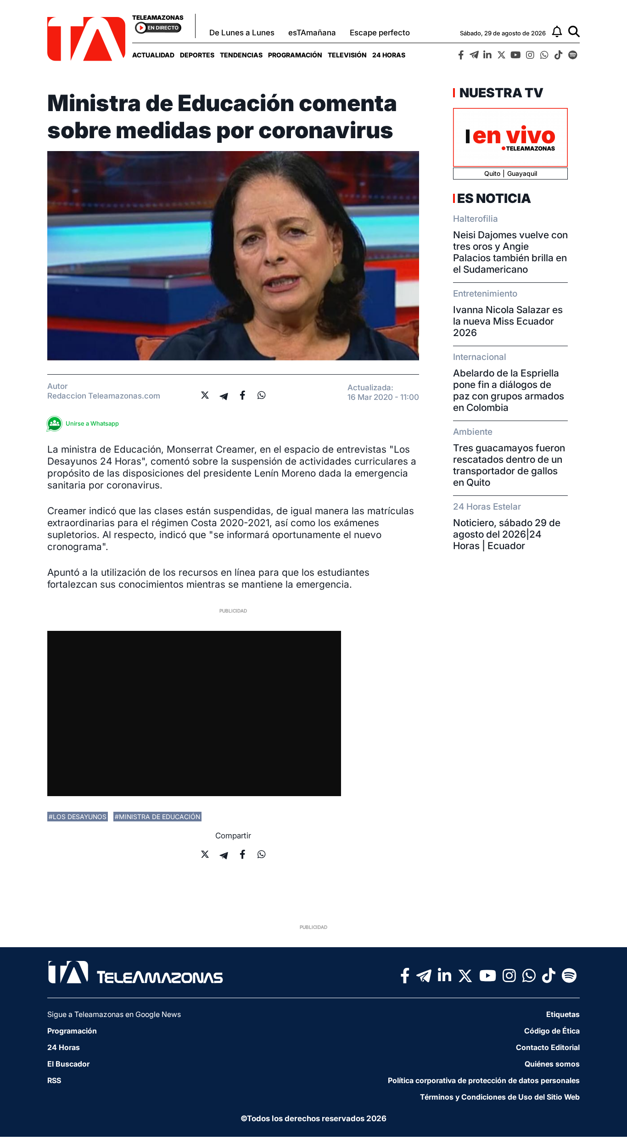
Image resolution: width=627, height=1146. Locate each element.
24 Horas (388, 55)
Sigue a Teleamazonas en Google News (114, 1014)
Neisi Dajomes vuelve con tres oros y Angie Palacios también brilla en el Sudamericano (510, 252)
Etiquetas (563, 1014)
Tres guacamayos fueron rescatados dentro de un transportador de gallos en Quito (509, 465)
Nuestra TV (500, 93)
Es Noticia (494, 198)
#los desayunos (77, 816)
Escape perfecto (380, 32)
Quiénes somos (552, 1063)
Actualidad (153, 55)
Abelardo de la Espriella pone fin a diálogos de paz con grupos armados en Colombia (508, 390)
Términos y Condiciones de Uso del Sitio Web (500, 1096)
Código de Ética (552, 1030)
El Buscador (68, 1063)
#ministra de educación (157, 816)
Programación (295, 55)
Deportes (197, 55)
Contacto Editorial (548, 1047)
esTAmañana (312, 32)
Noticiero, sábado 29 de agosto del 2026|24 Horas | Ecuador (506, 534)
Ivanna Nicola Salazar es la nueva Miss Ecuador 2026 (508, 321)
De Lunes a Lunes (241, 32)
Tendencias (241, 55)
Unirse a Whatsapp (92, 423)
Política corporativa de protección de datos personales (484, 1080)
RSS (54, 1080)
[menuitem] (153, 55)
